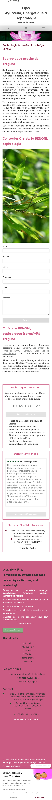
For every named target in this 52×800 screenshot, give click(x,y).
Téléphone (7, 277)
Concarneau (39, 348)
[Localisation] (26, 28)
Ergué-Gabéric (42, 351)
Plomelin (27, 351)
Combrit (26, 348)
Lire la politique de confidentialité (14, 789)
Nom (5, 246)
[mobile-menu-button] (43, 28)
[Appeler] (8, 28)
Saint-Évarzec (9, 353)
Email (5, 267)
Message (6, 298)
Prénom (6, 256)
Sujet (5, 287)
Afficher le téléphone (28, 548)
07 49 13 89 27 (26, 406)
